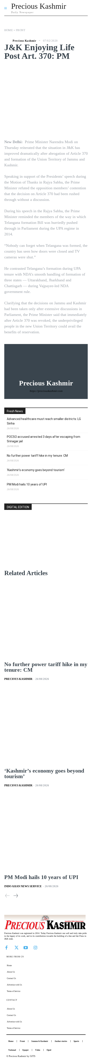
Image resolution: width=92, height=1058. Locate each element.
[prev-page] (7, 896)
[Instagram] (35, 947)
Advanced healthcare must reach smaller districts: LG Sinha (44, 421)
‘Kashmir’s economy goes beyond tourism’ (36, 470)
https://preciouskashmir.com (46, 391)
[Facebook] (6, 947)
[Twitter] (16, 947)
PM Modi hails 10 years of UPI (27, 484)
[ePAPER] (46, 546)
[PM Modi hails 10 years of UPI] (46, 832)
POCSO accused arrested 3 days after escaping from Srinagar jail (43, 439)
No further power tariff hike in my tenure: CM (37, 455)
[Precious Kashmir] (8, 40)
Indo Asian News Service (23, 886)
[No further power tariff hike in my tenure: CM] (46, 619)
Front (20, 30)
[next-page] (15, 896)
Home (8, 30)
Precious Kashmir (24, 40)
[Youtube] (26, 947)
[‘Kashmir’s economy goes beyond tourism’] (46, 726)
